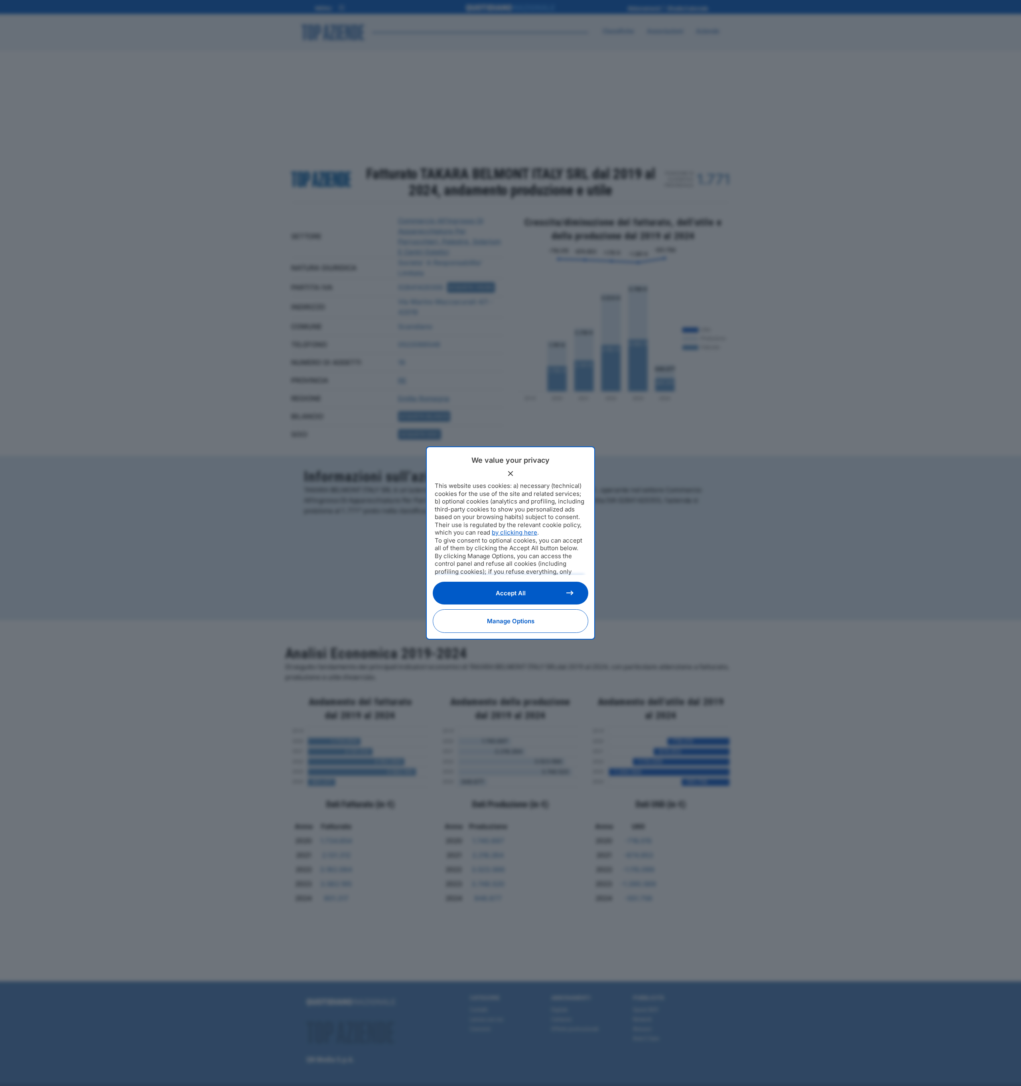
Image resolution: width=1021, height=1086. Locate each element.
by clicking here (514, 532)
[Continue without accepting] (510, 473)
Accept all (511, 593)
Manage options (510, 621)
